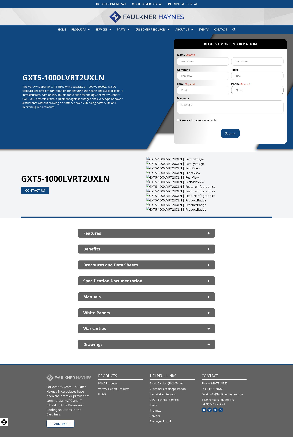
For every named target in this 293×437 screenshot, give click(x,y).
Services (101, 29)
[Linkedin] (215, 409)
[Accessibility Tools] (4, 422)
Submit (230, 133)
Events (204, 29)
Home (62, 29)
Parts (121, 29)
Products (78, 29)
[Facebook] (204, 409)
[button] (234, 29)
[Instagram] (220, 409)
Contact (220, 29)
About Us (182, 29)
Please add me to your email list (199, 120)
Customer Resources (150, 29)
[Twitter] (209, 409)
